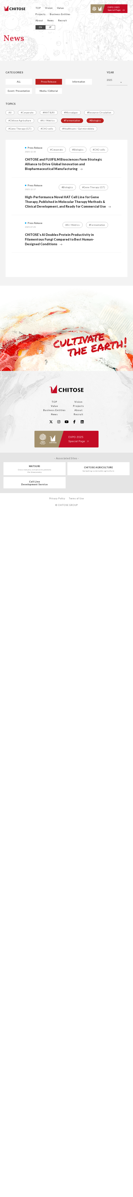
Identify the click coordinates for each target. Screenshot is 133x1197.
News (50, 20)
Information (78, 81)
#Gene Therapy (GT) (19, 128)
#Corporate (27, 112)
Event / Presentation (19, 90)
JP (50, 27)
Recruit (62, 20)
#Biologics (95, 120)
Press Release (48, 81)
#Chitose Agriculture (19, 120)
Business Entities (60, 14)
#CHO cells (47, 128)
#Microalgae (71, 112)
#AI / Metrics (48, 120)
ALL (19, 81)
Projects (41, 14)
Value (60, 8)
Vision (49, 8)
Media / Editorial (49, 90)
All (9, 112)
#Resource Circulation (99, 112)
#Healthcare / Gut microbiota (78, 128)
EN (40, 27)
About (39, 20)
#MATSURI (49, 112)
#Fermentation (72, 120)
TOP (38, 8)
